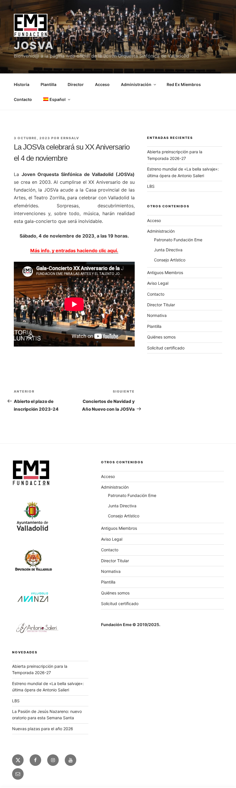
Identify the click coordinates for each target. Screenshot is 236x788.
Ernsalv (70, 138)
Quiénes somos (161, 336)
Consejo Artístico (169, 259)
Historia (21, 84)
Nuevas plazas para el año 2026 (42, 728)
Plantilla (48, 84)
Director (76, 84)
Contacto (23, 99)
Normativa (157, 315)
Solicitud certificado (165, 347)
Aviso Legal (157, 283)
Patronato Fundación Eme (178, 239)
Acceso (102, 84)
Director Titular (161, 304)
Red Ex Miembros (184, 84)
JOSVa (34, 45)
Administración (136, 84)
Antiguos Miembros (165, 272)
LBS (151, 186)
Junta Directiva (168, 249)
